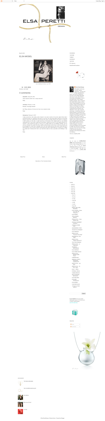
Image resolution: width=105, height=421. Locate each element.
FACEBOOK (72, 53)
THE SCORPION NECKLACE (30, 388)
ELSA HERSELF (75, 231)
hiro (79, 145)
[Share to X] (27, 87)
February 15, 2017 (32, 115)
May (73, 205)
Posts (72, 324)
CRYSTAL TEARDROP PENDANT (77, 223)
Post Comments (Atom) (46, 161)
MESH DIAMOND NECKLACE (75, 275)
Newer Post (22, 156)
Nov (73, 196)
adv (70, 141)
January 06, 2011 (31, 96)
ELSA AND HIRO (75, 277)
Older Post (64, 156)
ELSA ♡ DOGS (75, 269)
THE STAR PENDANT (76, 242)
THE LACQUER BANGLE (75, 217)
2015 (72, 184)
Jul (73, 202)
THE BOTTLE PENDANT (77, 229)
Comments (73, 326)
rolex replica (58, 117)
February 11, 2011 (31, 104)
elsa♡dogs (73, 144)
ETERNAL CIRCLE (76, 271)
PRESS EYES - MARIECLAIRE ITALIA (75, 254)
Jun (73, 204)
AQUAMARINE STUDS (77, 228)
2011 (72, 191)
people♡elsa (78, 148)
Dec (73, 195)
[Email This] (25, 87)
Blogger (62, 418)
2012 (72, 189)
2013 (72, 188)
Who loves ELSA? (27, 402)
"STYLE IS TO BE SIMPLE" (76, 287)
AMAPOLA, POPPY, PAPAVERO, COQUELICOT (76, 260)
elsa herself (76, 142)
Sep (73, 200)
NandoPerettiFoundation (75, 65)
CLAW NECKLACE (76, 284)
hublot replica (49, 123)
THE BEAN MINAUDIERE (75, 247)
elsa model (26, 89)
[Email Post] (22, 87)
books (75, 141)
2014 (72, 186)
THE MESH (26, 395)
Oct (73, 198)
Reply (24, 100)
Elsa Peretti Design (80, 87)
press (81, 149)
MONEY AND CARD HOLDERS (76, 208)
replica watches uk (58, 118)
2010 (72, 193)
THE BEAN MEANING (28, 381)
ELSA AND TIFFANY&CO (75, 280)
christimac (25, 104)
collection (82, 141)
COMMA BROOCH (76, 272)
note (72, 148)
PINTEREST (72, 59)
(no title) (25, 409)
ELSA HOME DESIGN (76, 251)
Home (43, 156)
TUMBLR (71, 57)
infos (78, 147)
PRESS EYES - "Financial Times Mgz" (77, 234)
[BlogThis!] (26, 87)
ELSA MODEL (75, 214)
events (78, 144)
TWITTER (72, 61)
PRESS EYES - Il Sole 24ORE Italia (77, 220)
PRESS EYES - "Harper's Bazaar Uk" (77, 240)
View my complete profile (75, 133)
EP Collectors (72, 63)
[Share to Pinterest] (30, 87)
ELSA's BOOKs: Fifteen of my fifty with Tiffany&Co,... (77, 211)
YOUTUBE (72, 55)
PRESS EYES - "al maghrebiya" (76, 245)
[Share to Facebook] (29, 87)
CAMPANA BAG (75, 257)
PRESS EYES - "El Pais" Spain (76, 267)
